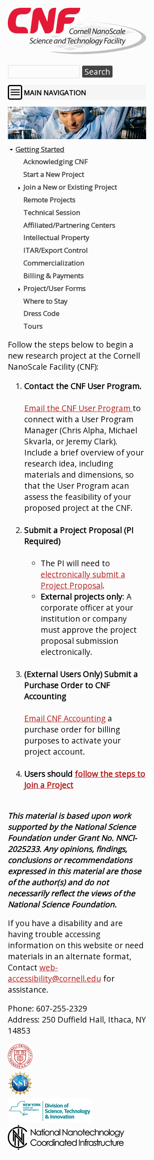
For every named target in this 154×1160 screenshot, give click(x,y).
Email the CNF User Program (78, 408)
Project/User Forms (54, 288)
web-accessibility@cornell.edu (54, 973)
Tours (33, 326)
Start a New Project (53, 174)
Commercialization (53, 263)
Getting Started (40, 149)
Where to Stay (45, 301)
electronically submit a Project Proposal (83, 580)
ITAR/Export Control (55, 250)
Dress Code (41, 313)
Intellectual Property (56, 237)
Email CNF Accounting (65, 718)
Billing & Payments (53, 275)
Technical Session (51, 212)
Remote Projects (49, 199)
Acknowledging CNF (55, 161)
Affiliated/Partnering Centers (69, 225)
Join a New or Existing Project (70, 187)
